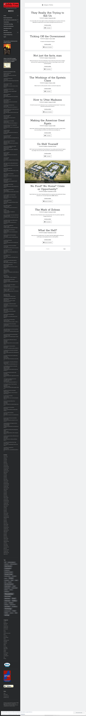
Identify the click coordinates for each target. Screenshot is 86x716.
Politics (14, 600)
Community (8, 568)
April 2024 (5, 494)
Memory (11, 589)
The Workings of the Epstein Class (47, 79)
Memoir (6, 589)
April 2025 (5, 477)
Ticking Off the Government (47, 36)
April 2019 (5, 548)
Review (5, 651)
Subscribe (6, 30)
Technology (8, 608)
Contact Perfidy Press (8, 34)
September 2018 (6, 552)
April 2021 (5, 535)
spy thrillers (7, 606)
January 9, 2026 (52, 125)
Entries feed (5, 694)
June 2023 (5, 508)
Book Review (8, 566)
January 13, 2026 (52, 102)
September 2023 (6, 504)
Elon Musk (14, 576)
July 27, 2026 (52, 38)
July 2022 (5, 518)
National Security (6, 640)
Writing (5, 658)
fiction (5, 634)
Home (5, 15)
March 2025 (5, 479)
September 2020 (6, 541)
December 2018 (6, 549)
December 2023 (6, 500)
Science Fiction (12, 604)
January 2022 (6, 525)
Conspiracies (7, 570)
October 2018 (6, 551)
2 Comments (48, 69)
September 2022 (6, 517)
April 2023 (5, 511)
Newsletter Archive (7, 28)
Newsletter (9, 594)
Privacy (5, 645)
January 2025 (6, 482)
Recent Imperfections (8, 17)
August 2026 (6, 456)
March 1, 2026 (52, 82)
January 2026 (6, 465)
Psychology (5, 647)
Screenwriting (6, 652)
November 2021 (6, 527)
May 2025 (5, 476)
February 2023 (6, 513)
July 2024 (5, 490)
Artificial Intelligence (11, 562)
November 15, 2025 (52, 191)
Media (5, 638)
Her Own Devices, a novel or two (10, 19)
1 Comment (48, 27)
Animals (5, 621)
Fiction (11, 578)
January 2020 (6, 545)
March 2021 (5, 537)
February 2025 (6, 480)
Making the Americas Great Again (47, 122)
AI (5, 562)
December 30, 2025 (52, 146)
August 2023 (6, 506)
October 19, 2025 (52, 212)
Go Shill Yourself (47, 144)
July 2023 (5, 507)
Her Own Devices (9, 584)
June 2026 (5, 459)
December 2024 (6, 483)
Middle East (7, 591)
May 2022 (5, 520)
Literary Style (14, 587)
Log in (4, 693)
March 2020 (5, 544)
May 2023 (5, 510)
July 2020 (5, 542)
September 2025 (6, 470)
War (16, 612)
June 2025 (5, 475)
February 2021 (6, 538)
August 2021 (6, 531)
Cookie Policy (23, 714)
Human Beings (6, 637)
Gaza (12, 580)
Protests (11, 602)
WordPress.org (6, 697)
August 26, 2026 (52, 18)
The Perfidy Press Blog (8, 24)
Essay (4, 630)
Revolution (6, 604)
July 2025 (5, 473)
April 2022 (5, 521)
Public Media (6, 648)
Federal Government (7, 633)
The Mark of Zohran (47, 209)
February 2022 (6, 524)
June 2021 (5, 532)
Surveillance (14, 606)
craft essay (5, 624)
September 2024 (6, 487)
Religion (5, 650)
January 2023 (6, 514)
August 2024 (6, 489)
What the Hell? (47, 230)
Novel (13, 598)
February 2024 (6, 497)
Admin (46, 18)
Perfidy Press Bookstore (8, 26)
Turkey (6, 612)
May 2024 (5, 493)
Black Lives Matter (13, 564)
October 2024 (6, 486)
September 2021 (6, 530)
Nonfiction (7, 598)
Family (6, 578)
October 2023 (6, 503)
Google (16, 580)
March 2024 (5, 496)
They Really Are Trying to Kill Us (47, 14)
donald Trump (6, 627)
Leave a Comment (48, 47)
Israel (14, 586)
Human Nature (7, 586)
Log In (5, 36)
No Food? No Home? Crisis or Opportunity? (47, 182)
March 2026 (5, 463)
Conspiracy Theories (8, 572)
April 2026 (5, 462)
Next (64, 248)
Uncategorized (6, 655)
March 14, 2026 (52, 57)
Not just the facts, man (47, 55)
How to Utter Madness (47, 100)
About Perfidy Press (8, 32)
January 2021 (6, 539)
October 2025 (6, 469)
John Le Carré (7, 587)
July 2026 (5, 458)
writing (7, 615)
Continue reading (47, 25)
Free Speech (7, 580)
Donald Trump (8, 574)
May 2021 (5, 534)
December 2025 (6, 466)
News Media (7, 596)
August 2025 (6, 472)
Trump (14, 610)
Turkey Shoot (6, 21)
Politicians (7, 600)
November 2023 (6, 501)
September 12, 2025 (52, 232)
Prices (6, 602)
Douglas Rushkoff (7, 576)
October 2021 (6, 528)
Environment (6, 628)
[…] (7, 76)
